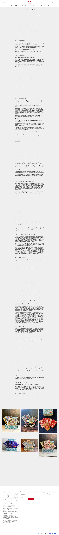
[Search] (54, 2)
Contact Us (21, 497)
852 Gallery (46, 5)
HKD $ (3, 2)
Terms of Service (22, 494)
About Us (33, 5)
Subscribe (31, 498)
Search (21, 491)
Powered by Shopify (6, 533)
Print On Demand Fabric (25, 5)
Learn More (49, 494)
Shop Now (16, 5)
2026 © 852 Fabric (6, 532)
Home (11, 5)
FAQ (37, 5)
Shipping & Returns (22, 498)
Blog (41, 5)
